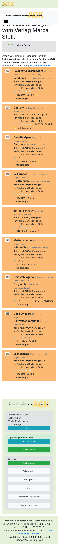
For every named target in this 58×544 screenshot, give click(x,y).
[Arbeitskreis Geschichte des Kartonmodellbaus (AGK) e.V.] (29, 404)
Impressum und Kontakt (29, 497)
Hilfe (29, 488)
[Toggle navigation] (52, 4)
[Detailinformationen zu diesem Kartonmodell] (15, 91)
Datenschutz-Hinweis (29, 505)
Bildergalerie (29, 479)
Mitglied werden (29, 449)
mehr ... (29, 428)
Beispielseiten (29, 471)
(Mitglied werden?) (39, 65)
